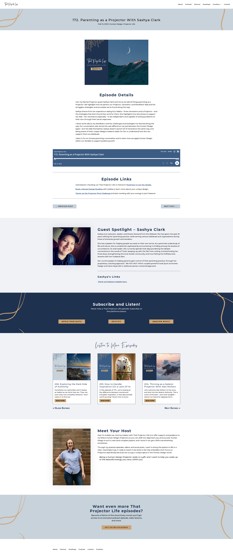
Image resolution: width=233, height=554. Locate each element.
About (180, 4)
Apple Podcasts (72, 321)
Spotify (116, 321)
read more (60, 400)
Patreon (197, 4)
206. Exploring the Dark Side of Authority (71, 385)
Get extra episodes (116, 527)
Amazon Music (161, 321)
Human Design (116, 24)
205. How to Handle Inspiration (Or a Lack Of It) (115, 385)
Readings (206, 4)
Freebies (216, 4)
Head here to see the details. (139, 185)
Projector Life (129, 24)
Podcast (188, 4)
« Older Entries (61, 408)
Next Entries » (172, 408)
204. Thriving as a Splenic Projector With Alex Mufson (160, 385)
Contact (227, 4)
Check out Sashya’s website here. (112, 282)
